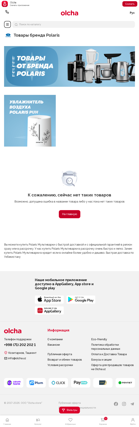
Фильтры (72, 410)
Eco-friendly (99, 339)
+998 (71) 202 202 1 (7, 13)
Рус (132, 12)
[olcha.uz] (69, 12)
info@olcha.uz (17, 358)
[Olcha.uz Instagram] (124, 404)
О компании (55, 339)
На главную (69, 214)
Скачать (130, 4)
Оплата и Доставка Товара (109, 354)
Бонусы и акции (101, 359)
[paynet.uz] (125, 383)
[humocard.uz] (103, 383)
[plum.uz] (36, 383)
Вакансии (53, 344)
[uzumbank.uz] (13, 383)
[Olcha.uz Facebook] (116, 404)
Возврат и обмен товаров (64, 359)
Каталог (7, 24)
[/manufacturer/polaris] (69, 85)
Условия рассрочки (60, 365)
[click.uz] (58, 383)
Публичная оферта (59, 354)
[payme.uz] (80, 383)
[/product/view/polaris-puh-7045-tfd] (30, 96)
